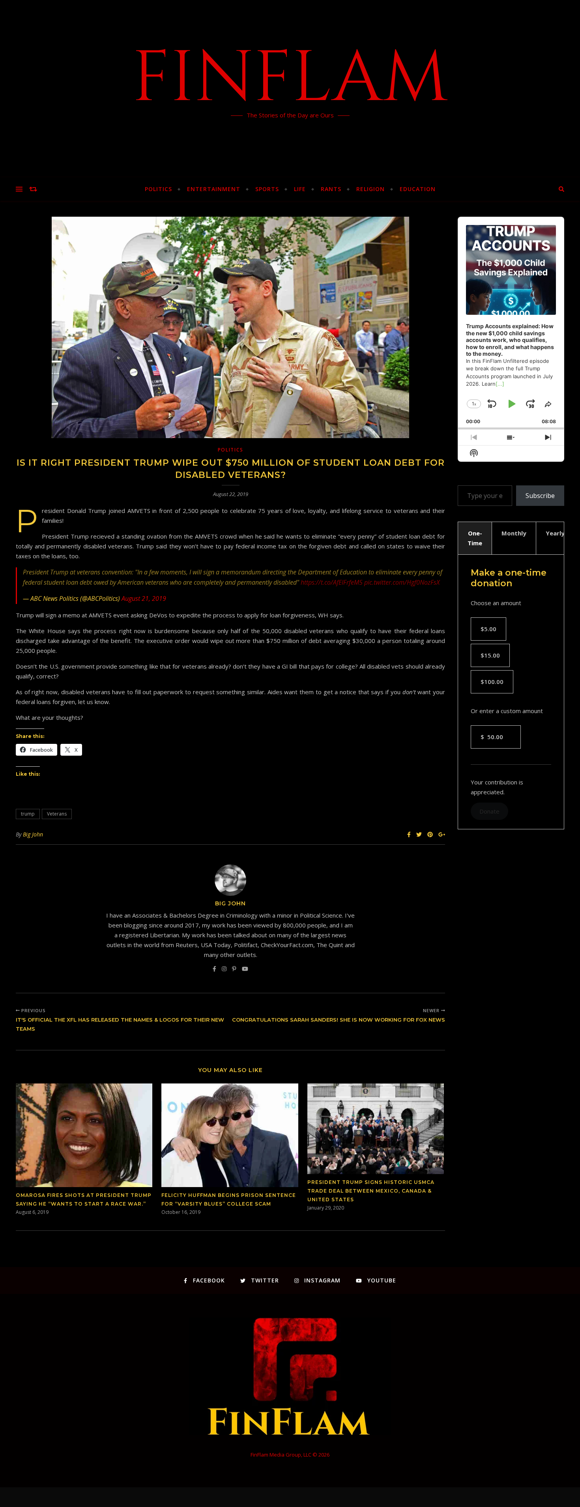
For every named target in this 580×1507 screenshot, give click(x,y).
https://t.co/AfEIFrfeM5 (332, 582)
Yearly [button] (555, 533)
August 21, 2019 (144, 598)
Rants (331, 189)
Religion (370, 189)
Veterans (57, 813)
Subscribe (540, 495)
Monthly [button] (513, 533)
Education (418, 189)
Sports (267, 189)
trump (28, 813)
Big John (33, 834)
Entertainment (213, 189)
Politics (158, 189)
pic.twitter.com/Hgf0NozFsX (402, 582)
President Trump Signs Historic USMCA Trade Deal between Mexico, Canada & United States (370, 1190)
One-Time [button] (475, 538)
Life (300, 189)
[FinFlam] (290, 88)
